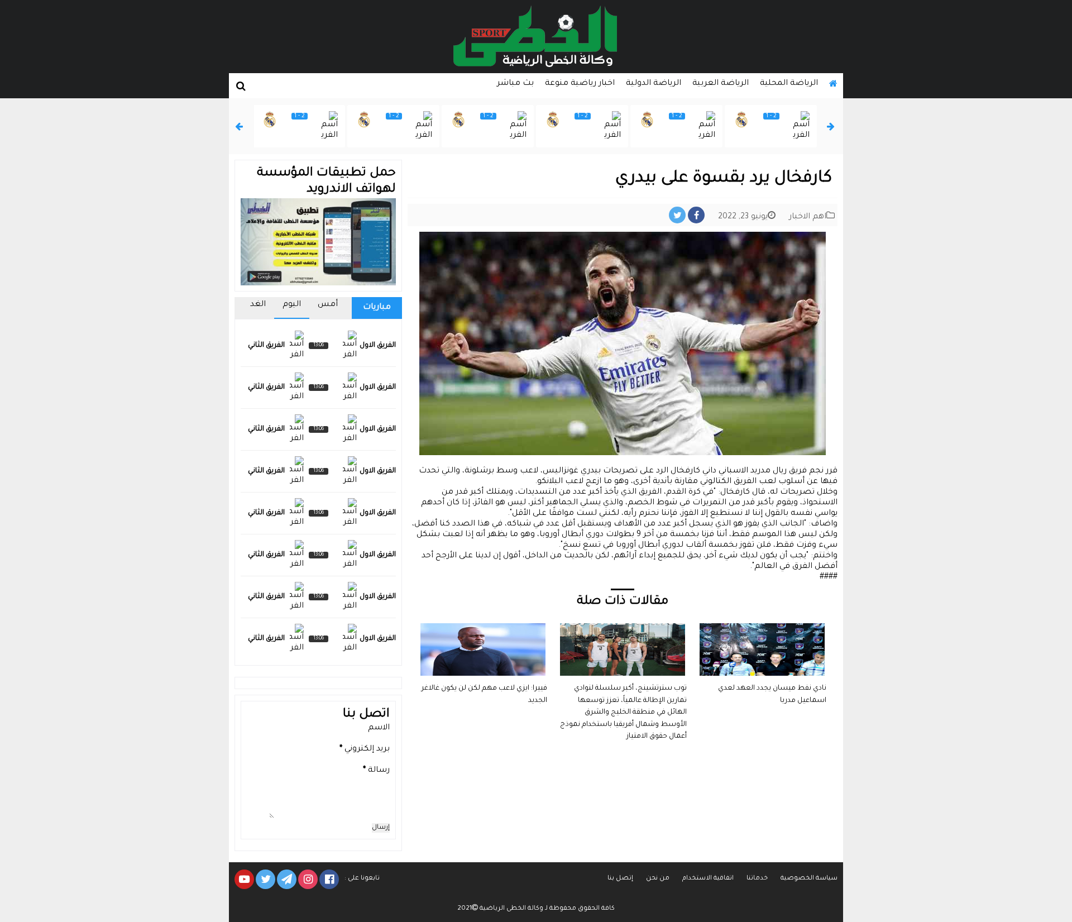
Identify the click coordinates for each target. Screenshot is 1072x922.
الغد (258, 304)
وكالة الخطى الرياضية (510, 909)
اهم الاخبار (807, 217)
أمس (328, 304)
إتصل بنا (620, 878)
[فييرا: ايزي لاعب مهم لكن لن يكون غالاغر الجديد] (482, 628)
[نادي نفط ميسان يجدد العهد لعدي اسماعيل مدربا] (762, 628)
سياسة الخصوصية (809, 878)
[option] (771, 126)
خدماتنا (757, 878)
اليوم (292, 304)
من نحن (657, 878)
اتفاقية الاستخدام (708, 878)
